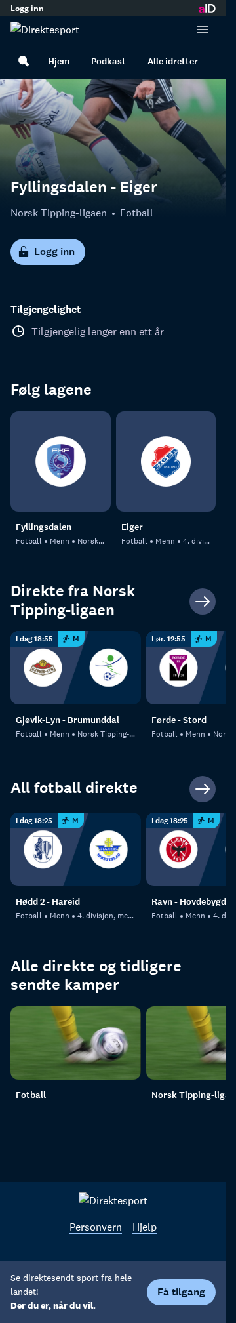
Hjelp (144, 1226)
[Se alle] (202, 601)
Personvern (95, 1226)
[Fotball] (75, 1043)
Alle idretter (173, 61)
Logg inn (27, 8)
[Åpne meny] (202, 29)
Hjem (58, 61)
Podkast (108, 61)
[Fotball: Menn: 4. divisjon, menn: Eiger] (166, 461)
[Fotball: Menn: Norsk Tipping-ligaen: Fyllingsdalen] (60, 461)
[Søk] (23, 61)
